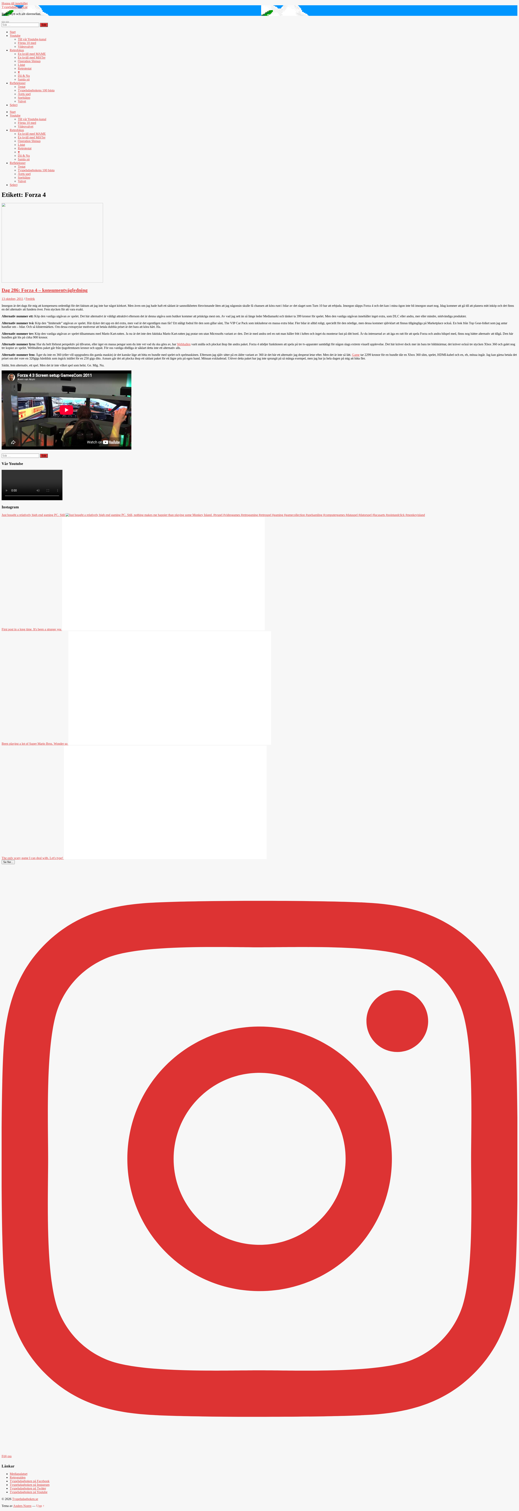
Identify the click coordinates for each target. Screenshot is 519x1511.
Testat (21, 86)
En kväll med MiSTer (31, 57)
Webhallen (184, 344)
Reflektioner (18, 83)
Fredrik (30, 298)
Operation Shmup (29, 61)
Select (13, 105)
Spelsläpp (24, 97)
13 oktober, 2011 (12, 298)
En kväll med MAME (32, 54)
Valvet (22, 101)
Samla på (24, 79)
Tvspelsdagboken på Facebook (29, 1481)
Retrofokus (17, 50)
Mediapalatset (18, 1474)
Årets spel (24, 94)
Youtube (15, 35)
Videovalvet (25, 46)
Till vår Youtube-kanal (32, 39)
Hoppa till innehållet (15, 3)
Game (356, 354)
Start (13, 32)
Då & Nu (24, 75)
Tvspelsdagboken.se (15, 7)
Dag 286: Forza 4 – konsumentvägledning (45, 290)
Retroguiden (18, 1477)
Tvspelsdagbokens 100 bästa (36, 90)
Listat (21, 65)
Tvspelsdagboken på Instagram (29, 1484)
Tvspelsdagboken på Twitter (28, 1488)
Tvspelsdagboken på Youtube (28, 1492)
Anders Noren (22, 1506)
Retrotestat (24, 68)
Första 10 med (27, 43)
